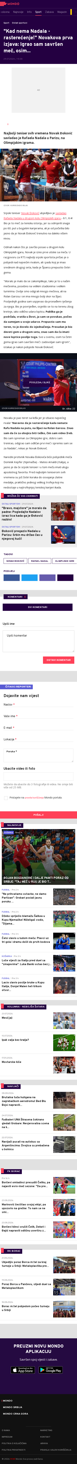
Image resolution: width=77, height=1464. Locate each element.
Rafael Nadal (39, 561)
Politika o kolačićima (14, 1443)
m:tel (12, 1458)
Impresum (7, 1437)
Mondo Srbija (12, 1407)
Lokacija (10, 739)
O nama (6, 1430)
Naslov (9, 704)
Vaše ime (11, 716)
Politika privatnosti (13, 1450)
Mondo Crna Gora (15, 1414)
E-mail (9, 728)
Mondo (8, 1401)
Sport (6, 23)
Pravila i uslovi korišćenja (55, 1450)
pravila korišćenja (34, 797)
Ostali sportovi (19, 23)
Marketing (46, 1430)
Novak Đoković (30, 213)
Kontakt (45, 1437)
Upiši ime (9, 624)
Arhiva (44, 1443)
